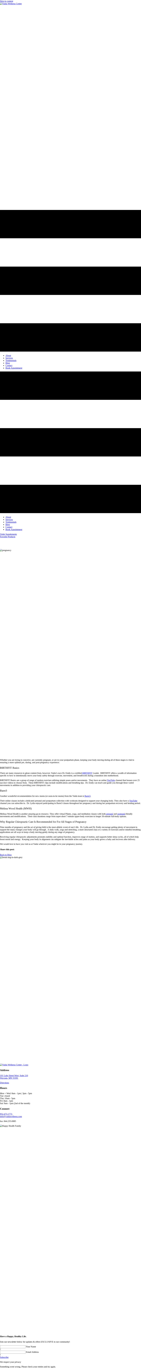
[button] (8, 534)
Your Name (31, 1346)
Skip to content (6, 1)
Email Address (32, 1352)
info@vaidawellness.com (11, 1116)
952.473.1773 (6, 1114)
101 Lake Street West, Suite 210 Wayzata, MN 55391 (14, 1076)
